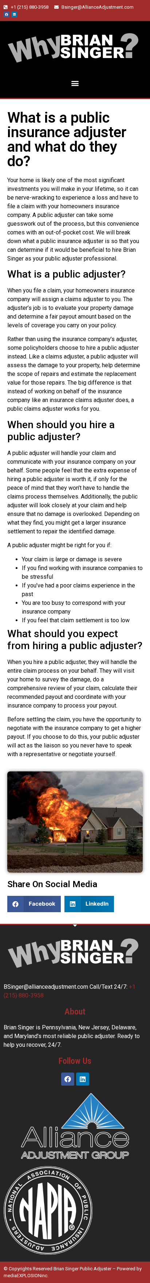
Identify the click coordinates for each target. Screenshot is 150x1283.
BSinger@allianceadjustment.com (46, 986)
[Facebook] (6, 14)
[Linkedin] (14, 14)
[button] (75, 83)
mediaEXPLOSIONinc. (26, 1275)
